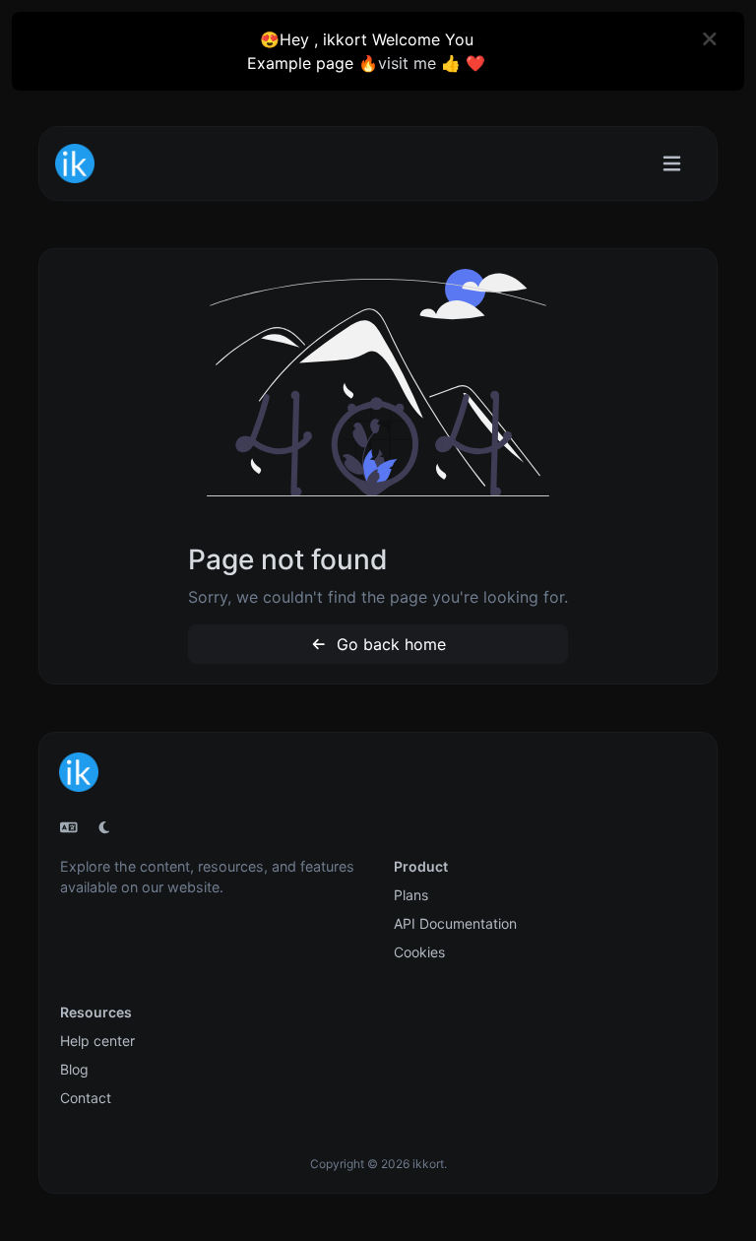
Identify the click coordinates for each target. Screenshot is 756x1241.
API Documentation (455, 923)
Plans (411, 894)
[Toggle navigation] (672, 164)
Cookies (419, 952)
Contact (85, 1097)
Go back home (389, 644)
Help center (97, 1040)
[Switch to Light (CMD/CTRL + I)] (104, 827)
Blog (74, 1069)
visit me (407, 63)
